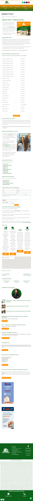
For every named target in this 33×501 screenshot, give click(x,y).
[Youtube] (29, 2)
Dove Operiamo (24, 6)
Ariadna (4, 16)
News (30, 6)
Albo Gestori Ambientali (27, 222)
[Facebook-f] (25, 2)
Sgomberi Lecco (14, 16)
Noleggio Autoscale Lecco (7, 169)
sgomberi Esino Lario (9, 183)
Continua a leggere (6, 377)
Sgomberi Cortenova (6, 180)
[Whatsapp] (23, 2)
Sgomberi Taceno (9, 270)
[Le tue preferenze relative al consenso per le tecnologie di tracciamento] (1, 499)
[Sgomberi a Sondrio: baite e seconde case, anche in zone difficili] (3, 306)
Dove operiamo (28, 448)
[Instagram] (27, 2)
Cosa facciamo (16, 6)
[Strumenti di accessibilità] (3, 499)
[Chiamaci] (25, 494)
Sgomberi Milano (4, 6)
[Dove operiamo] (28, 446)
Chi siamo (10, 6)
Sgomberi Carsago (6, 181)
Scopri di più (4, 364)
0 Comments (10, 302)
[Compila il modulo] (8, 494)
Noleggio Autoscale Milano (7, 173)
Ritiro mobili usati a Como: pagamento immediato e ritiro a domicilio (18, 311)
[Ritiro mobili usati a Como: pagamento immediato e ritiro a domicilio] (3, 311)
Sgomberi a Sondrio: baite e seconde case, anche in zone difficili (17, 306)
